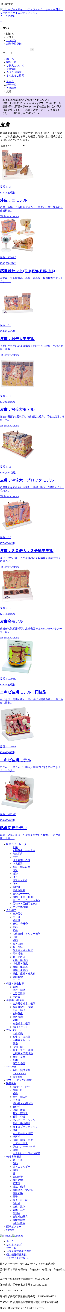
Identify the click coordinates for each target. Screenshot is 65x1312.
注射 (15, 857)
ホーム (10, 59)
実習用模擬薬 (20, 907)
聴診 (15, 870)
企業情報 (11, 69)
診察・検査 (19, 1110)
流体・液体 (19, 1206)
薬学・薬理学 (20, 1113)
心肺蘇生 (18, 1013)
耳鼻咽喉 (18, 953)
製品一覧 (11, 62)
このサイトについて (17, 1258)
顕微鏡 (10, 1230)
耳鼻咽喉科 (19, 890)
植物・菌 (18, 1046)
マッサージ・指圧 (23, 1133)
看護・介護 (19, 1116)
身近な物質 (19, 1063)
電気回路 (18, 1193)
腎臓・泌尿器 (20, 967)
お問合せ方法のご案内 (19, 1251)
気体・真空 (19, 1210)
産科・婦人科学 (21, 867)
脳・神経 (18, 947)
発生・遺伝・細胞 (23, 1050)
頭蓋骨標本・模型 (23, 1007)
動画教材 (11, 1083)
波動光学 (18, 1176)
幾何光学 (18, 1180)
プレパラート (13, 1030)
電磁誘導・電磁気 (23, 1190)
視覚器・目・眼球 (23, 950)
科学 (15, 1150)
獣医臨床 (18, 1017)
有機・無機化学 (21, 1070)
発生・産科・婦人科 (24, 973)
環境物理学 (19, 1220)
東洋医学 (18, 977)
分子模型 (11, 1066)
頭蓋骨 (16, 920)
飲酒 (15, 987)
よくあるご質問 (15, 75)
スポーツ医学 (20, 1143)
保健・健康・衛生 (23, 1140)
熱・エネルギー (21, 1166)
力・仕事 (18, 1160)
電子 (15, 1196)
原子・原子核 (20, 1200)
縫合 (15, 877)
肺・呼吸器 (19, 957)
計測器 (16, 1213)
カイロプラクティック (25, 1126)
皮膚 (15, 937)
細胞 (15, 1020)
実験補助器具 (20, 1216)
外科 (15, 883)
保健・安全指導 (15, 983)
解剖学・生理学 (21, 1086)
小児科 (16, 1100)
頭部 (15, 940)
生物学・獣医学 (15, 1000)
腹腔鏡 (16, 887)
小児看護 (18, 863)
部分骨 (16, 917)
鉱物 (15, 1060)
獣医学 (16, 1136)
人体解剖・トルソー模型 (26, 933)
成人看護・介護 (21, 860)
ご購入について (15, 65)
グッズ (16, 980)
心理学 (16, 1106)
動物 (15, 1043)
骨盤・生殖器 (20, 970)
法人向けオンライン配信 (26, 1153)
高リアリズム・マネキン (26, 900)
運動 (15, 1163)
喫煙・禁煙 (19, 990)
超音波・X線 (20, 880)
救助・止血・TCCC (24, 897)
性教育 (16, 997)
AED (15, 847)
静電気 (16, 1183)
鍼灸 (15, 1130)
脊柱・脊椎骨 (20, 923)
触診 (15, 873)
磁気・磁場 (19, 1186)
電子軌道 (18, 1076)
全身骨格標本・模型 (24, 1003)
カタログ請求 (13, 72)
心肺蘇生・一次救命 (24, 850)
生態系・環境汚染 (23, 1053)
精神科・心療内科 (23, 1103)
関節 (15, 927)
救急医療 (18, 853)
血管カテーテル (21, 893)
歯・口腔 (18, 943)
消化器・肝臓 (20, 963)
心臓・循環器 (20, 960)
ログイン (11, 40)
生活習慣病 (19, 993)
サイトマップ (13, 1244)
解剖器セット (20, 1027)
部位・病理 (19, 1010)
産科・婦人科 (20, 1096)
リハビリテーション (24, 1120)
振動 (15, 1170)
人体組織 (18, 1033)
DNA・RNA (19, 1073)
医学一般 (18, 1090)
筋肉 (15, 930)
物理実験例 (19, 1223)
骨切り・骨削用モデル (25, 903)
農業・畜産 (19, 1056)
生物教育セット (21, 1040)
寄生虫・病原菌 (21, 1036)
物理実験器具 (13, 1156)
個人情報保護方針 (16, 1254)
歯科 (15, 1093)
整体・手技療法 (21, 1123)
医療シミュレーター (17, 844)
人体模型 (11, 910)
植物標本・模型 (21, 1023)
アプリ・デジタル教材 (19, 1080)
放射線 (16, 1203)
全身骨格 (18, 913)
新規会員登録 (13, 43)
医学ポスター (13, 1226)
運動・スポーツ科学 (24, 1146)
